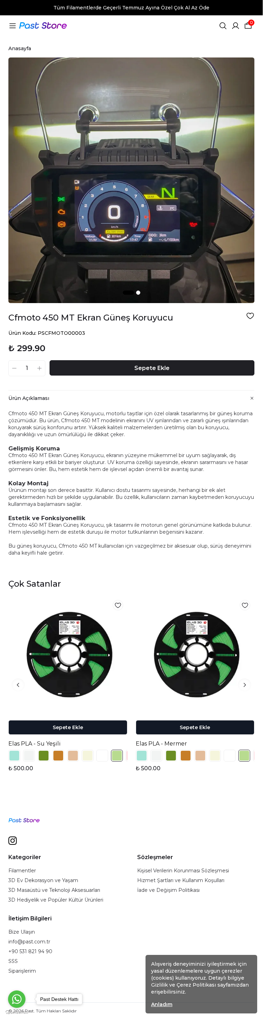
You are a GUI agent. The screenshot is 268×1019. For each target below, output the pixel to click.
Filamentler (22, 870)
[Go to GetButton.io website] (17, 1012)
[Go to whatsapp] (16, 999)
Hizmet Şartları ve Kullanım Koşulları (180, 880)
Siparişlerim (22, 971)
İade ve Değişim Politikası (168, 890)
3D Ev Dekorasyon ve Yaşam (43, 880)
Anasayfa (19, 48)
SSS (13, 961)
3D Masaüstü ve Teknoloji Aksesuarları (54, 890)
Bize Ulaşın (21, 932)
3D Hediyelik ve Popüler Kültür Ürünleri (55, 900)
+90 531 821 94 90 (30, 951)
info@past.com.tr (29, 942)
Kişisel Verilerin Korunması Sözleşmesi (183, 870)
